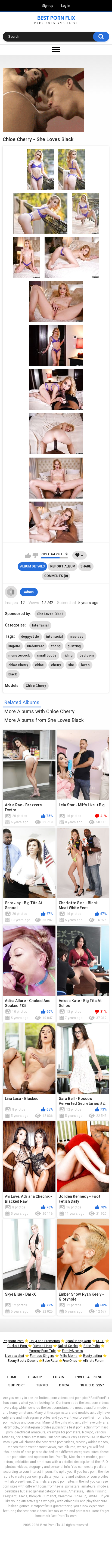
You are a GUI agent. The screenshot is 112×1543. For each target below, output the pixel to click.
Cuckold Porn (17, 1346)
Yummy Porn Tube (42, 1351)
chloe (39, 665)
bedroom (87, 655)
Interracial (40, 625)
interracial (54, 637)
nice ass (76, 637)
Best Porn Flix (50, 1525)
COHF (100, 1341)
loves (85, 665)
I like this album (28, 555)
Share (85, 566)
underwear (35, 646)
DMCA (64, 1385)
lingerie (14, 646)
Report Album (62, 566)
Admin (29, 592)
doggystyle (30, 637)
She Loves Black (50, 614)
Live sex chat (14, 1356)
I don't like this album (35, 555)
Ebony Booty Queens (23, 1361)
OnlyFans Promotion (44, 1341)
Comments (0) (56, 576)
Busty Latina (92, 1356)
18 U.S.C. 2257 (92, 1385)
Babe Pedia (91, 1346)
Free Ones (70, 1361)
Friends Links (42, 1346)
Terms (42, 1385)
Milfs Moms (68, 1356)
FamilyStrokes (72, 1351)
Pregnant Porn (13, 1341)
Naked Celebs (68, 1346)
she (71, 665)
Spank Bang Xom (78, 1341)
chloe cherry (18, 665)
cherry (56, 665)
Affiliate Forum (93, 1361)
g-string (74, 646)
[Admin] (11, 592)
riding (68, 655)
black (12, 674)
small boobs (47, 655)
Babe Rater (50, 1361)
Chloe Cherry (36, 686)
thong (56, 646)
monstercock (19, 655)
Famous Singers (42, 1356)
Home (12, 1377)
